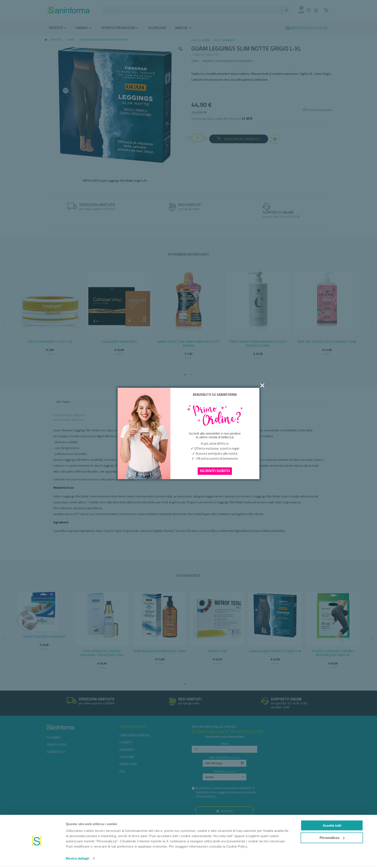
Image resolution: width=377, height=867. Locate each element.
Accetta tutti (332, 825)
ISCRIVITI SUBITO (215, 471)
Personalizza (329, 838)
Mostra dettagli (77, 858)
